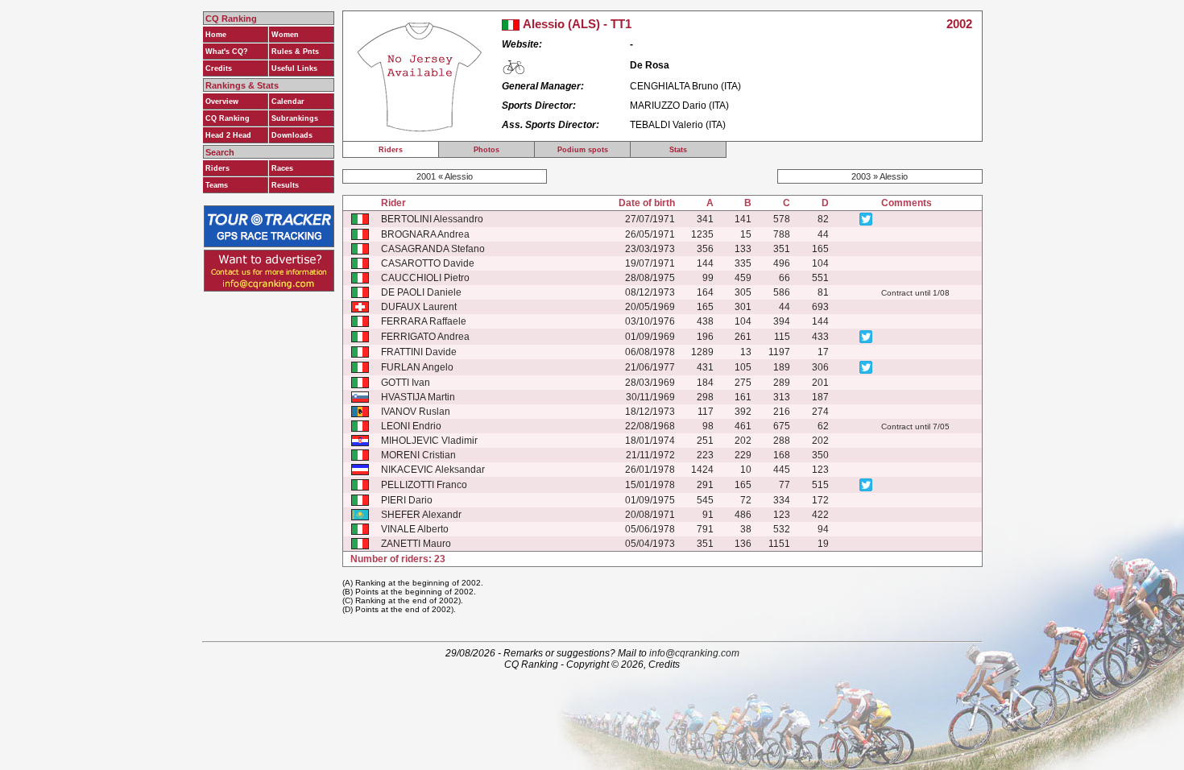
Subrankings (294, 118)
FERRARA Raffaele (423, 321)
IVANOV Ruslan (415, 411)
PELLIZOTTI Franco (424, 485)
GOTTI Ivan (405, 382)
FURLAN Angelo (417, 367)
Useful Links (294, 68)
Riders (217, 168)
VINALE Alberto (415, 529)
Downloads (292, 135)
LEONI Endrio (411, 426)
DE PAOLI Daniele (421, 292)
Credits (218, 68)
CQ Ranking (227, 118)
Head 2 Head (228, 135)
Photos (486, 150)
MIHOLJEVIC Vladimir (429, 440)
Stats (678, 150)
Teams (216, 185)
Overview (221, 101)
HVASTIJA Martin (418, 397)
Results (285, 185)
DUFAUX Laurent (419, 307)
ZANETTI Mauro (416, 543)
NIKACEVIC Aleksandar (433, 469)
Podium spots (582, 150)
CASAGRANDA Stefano (433, 249)
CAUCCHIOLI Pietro (425, 278)
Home (215, 35)
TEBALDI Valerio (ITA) (678, 124)
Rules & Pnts (295, 52)
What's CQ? (226, 52)
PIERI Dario (407, 500)
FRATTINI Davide (419, 352)
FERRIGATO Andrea (425, 336)
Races (282, 168)
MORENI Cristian (418, 455)
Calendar (287, 101)
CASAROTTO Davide (427, 263)
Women (285, 35)
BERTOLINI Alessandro (432, 219)
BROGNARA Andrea (425, 234)
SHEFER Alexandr (421, 514)
